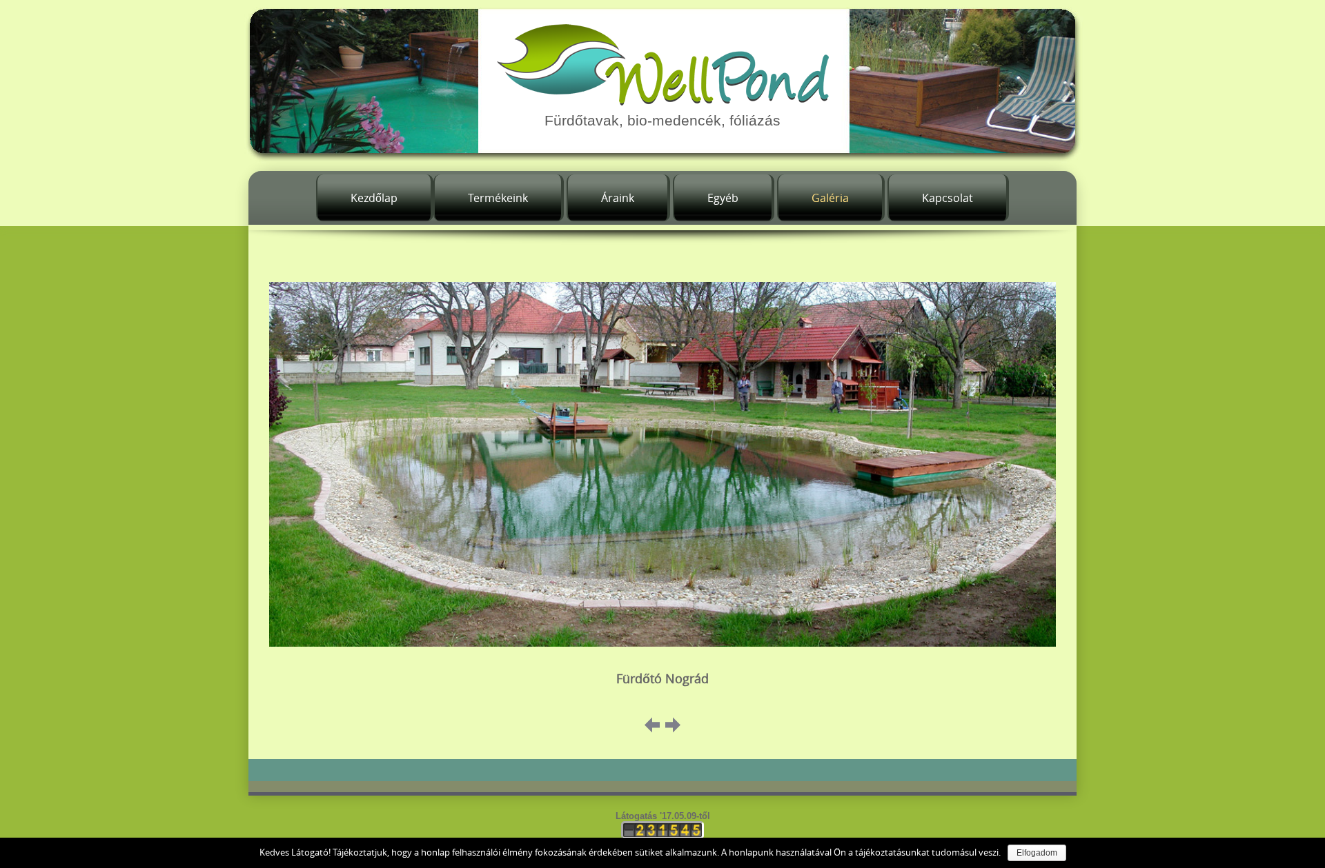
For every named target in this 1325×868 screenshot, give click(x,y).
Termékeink (498, 197)
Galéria (830, 197)
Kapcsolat (947, 197)
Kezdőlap (374, 197)
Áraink (617, 197)
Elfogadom (1037, 853)
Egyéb (722, 197)
